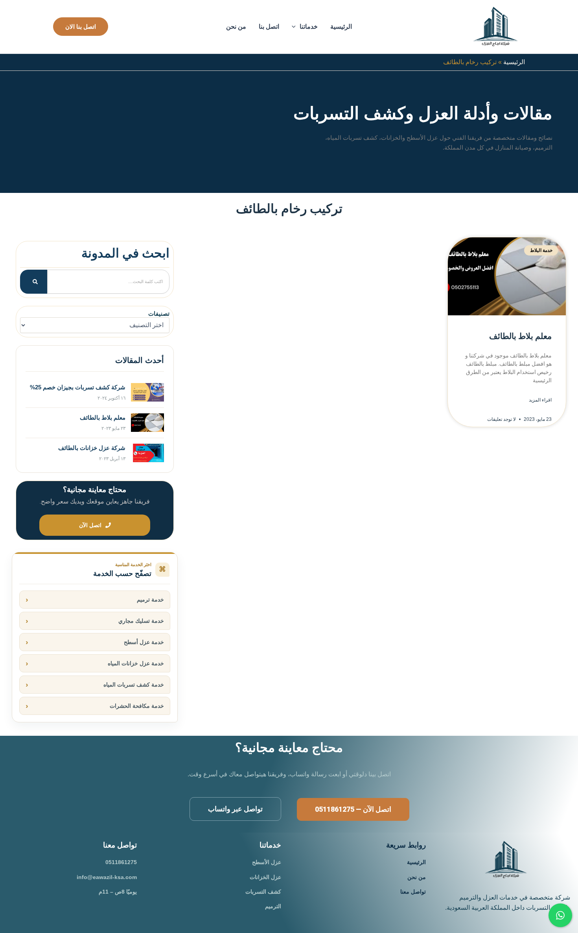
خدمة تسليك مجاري (141, 621)
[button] (296, 27)
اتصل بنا (269, 26)
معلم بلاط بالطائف (520, 336)
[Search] (33, 282)
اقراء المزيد (540, 400)
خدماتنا (309, 26)
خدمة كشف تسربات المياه (133, 684)
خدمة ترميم (150, 599)
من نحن (236, 26)
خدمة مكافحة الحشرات (137, 706)
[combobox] (108, 282)
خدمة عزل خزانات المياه (136, 663)
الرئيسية (341, 26)
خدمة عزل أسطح (144, 642)
